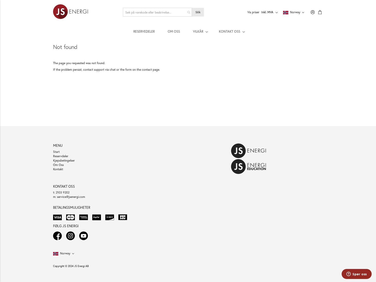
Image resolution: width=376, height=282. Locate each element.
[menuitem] (144, 31)
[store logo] (70, 12)
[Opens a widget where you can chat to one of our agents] (357, 274)
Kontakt (58, 169)
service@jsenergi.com (71, 197)
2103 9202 (62, 192)
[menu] (188, 31)
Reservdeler (60, 156)
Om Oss (58, 165)
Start (56, 152)
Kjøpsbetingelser (64, 160)
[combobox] (157, 12)
